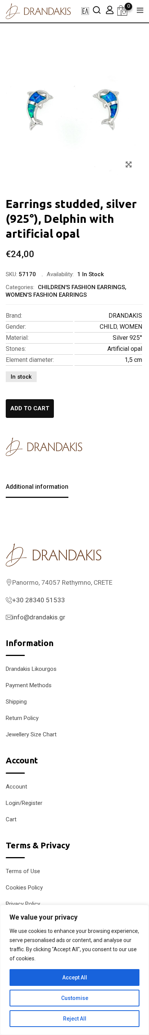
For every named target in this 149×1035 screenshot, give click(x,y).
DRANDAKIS (125, 315)
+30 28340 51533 (38, 600)
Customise (74, 998)
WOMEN (131, 326)
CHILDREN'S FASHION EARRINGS (81, 287)
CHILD (108, 326)
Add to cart (29, 408)
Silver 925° (127, 337)
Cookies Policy (24, 887)
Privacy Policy (23, 904)
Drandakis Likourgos (31, 668)
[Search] (96, 9)
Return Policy (22, 718)
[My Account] (109, 9)
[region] (74, 970)
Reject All (74, 1019)
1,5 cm (133, 359)
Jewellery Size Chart (31, 734)
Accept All (74, 977)
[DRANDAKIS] (44, 447)
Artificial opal (124, 348)
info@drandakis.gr (38, 617)
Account (16, 786)
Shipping (16, 701)
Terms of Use (23, 871)
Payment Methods (29, 685)
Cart (11, 819)
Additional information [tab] (37, 486)
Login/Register (24, 803)
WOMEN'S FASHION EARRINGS (46, 294)
